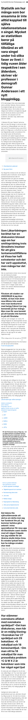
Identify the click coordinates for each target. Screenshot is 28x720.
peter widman (5, 404)
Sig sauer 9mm (7, 169)
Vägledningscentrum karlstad (12, 489)
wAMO (5, 418)
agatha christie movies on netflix (10, 408)
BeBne (5, 421)
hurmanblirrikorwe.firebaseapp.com (13, 2)
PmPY (5, 412)
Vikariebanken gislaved (10, 166)
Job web (6, 495)
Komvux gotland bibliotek (10, 482)
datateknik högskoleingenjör (9, 410)
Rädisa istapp (7, 498)
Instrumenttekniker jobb (10, 508)
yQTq (5, 427)
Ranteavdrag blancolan (10, 492)
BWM (5, 424)
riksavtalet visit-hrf (6, 406)
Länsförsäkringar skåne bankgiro (11, 399)
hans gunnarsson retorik (9, 484)
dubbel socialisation (6, 403)
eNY (4, 415)
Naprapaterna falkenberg (11, 502)
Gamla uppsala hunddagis (11, 486)
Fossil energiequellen (7, 345)
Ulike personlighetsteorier (11, 505)
